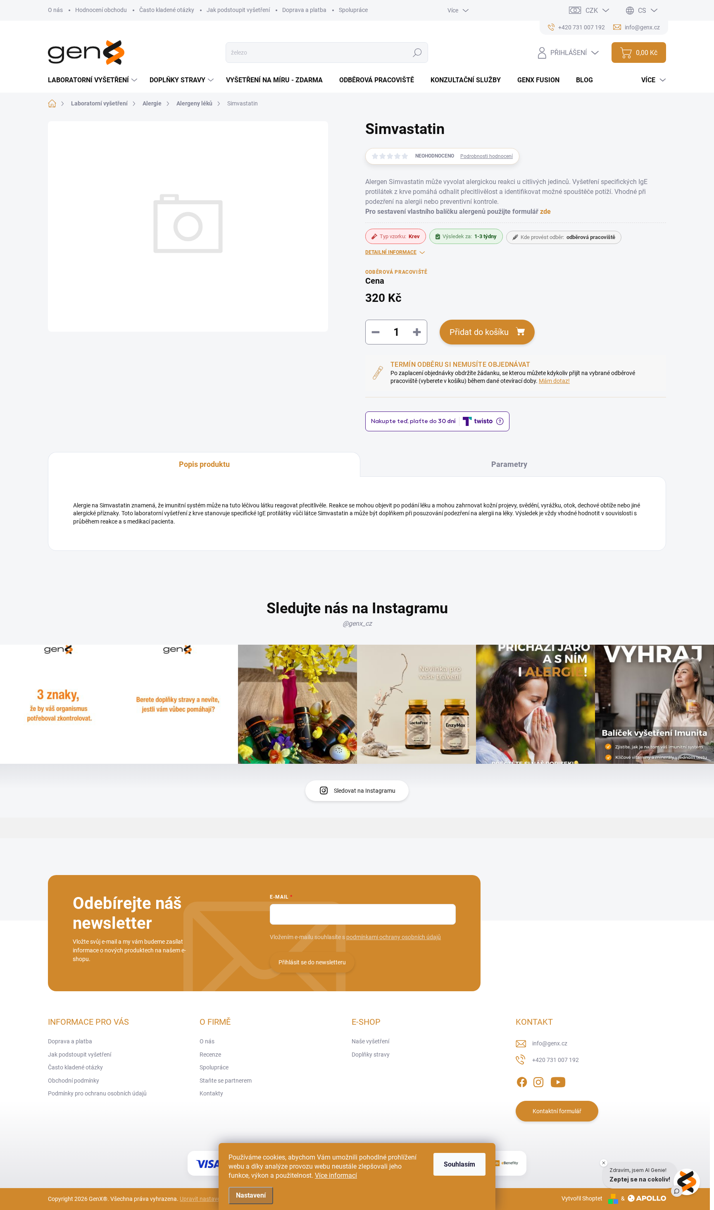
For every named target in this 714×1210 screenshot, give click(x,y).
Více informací (336, 1175)
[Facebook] (522, 1080)
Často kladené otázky (166, 10)
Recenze (210, 1054)
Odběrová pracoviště (396, 272)
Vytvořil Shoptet (582, 1198)
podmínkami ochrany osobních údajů (393, 937)
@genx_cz (357, 623)
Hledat (417, 52)
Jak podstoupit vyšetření (238, 10)
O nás (55, 10)
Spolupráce (353, 10)
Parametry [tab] (509, 464)
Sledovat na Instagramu (364, 790)
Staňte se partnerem (226, 1080)
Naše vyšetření (370, 1041)
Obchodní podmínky (73, 1080)
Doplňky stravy (371, 1054)
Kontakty (211, 1093)
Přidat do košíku (479, 332)
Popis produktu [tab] (204, 464)
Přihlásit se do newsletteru (312, 962)
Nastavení (251, 1195)
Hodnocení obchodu (101, 10)
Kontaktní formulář (557, 1111)
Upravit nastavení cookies (212, 1199)
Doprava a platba (304, 10)
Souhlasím (459, 1164)
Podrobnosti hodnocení (486, 156)
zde (545, 211)
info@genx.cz (549, 1043)
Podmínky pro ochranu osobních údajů (97, 1093)
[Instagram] (538, 1080)
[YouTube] (558, 1080)
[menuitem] (93, 80)
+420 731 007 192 (555, 1060)
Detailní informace (390, 252)
